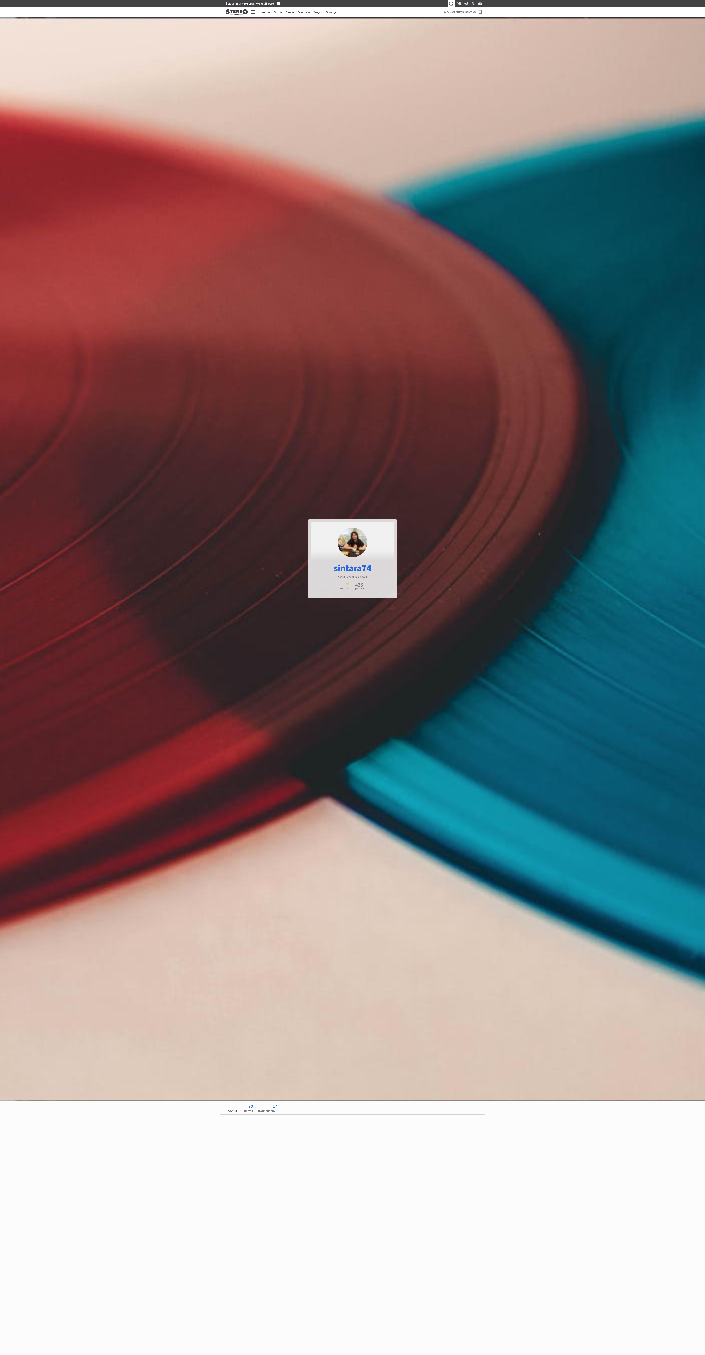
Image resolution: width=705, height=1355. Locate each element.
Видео (317, 12)
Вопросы (303, 12)
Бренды (331, 12)
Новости (264, 12)
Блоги (289, 12)
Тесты (277, 12)
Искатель (345, 588)
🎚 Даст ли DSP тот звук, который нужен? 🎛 (253, 3)
